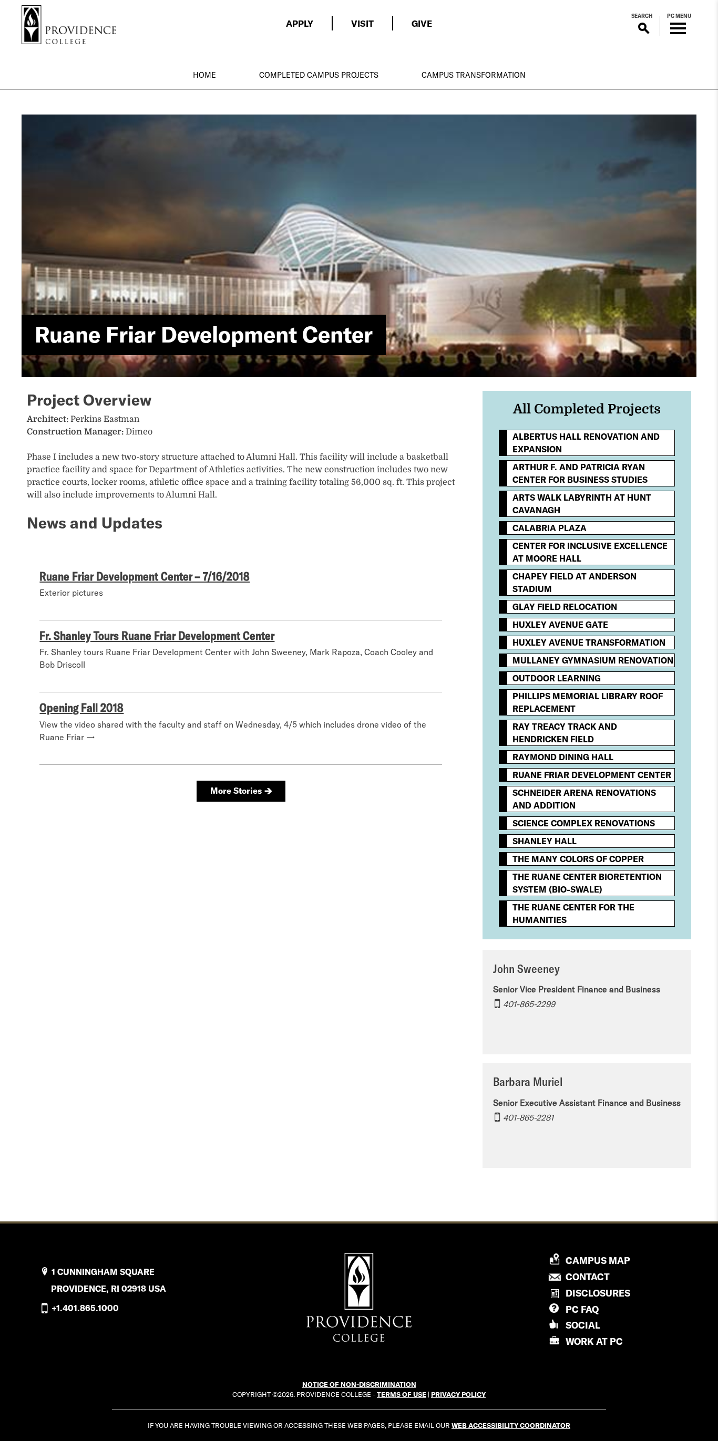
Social (583, 1325)
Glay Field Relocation (564, 607)
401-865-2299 (529, 1004)
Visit (362, 23)
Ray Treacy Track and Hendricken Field (564, 732)
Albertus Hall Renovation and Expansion (586, 442)
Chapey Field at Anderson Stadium (574, 582)
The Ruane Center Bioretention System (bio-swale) (587, 883)
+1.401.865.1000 (85, 1308)
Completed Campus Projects (318, 75)
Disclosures (598, 1293)
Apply (299, 23)
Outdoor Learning (556, 678)
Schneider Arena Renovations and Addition (584, 799)
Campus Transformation (474, 75)
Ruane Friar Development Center (591, 775)
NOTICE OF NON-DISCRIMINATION (359, 1384)
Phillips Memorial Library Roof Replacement (587, 702)
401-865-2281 (528, 1117)
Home (204, 75)
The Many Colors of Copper (578, 859)
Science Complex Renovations (583, 823)
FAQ (582, 1309)
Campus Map (598, 1261)
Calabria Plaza (549, 528)
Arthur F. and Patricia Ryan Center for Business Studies (580, 473)
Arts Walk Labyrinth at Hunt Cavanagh (581, 503)
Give (422, 23)
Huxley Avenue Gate (560, 624)
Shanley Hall (544, 841)
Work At (594, 1341)
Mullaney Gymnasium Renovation (592, 660)
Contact (588, 1277)
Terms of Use (401, 1394)
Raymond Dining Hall (562, 757)
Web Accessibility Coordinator (511, 1425)
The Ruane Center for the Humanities (573, 913)
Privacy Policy (458, 1394)
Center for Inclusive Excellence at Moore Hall (590, 552)
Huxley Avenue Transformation (588, 642)
